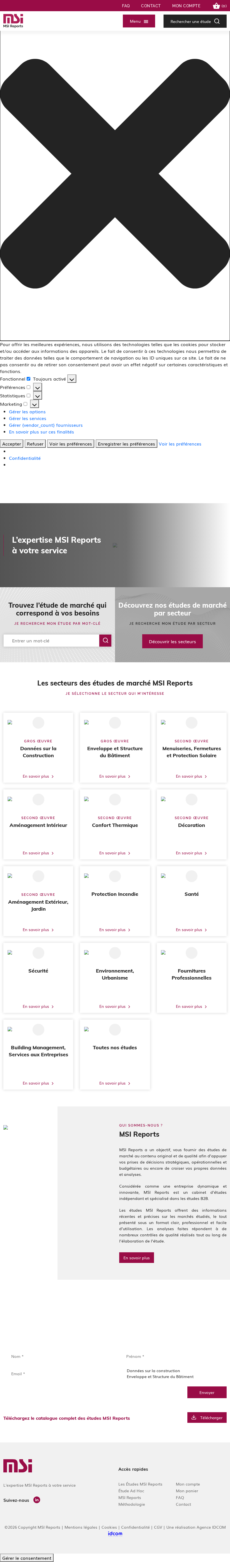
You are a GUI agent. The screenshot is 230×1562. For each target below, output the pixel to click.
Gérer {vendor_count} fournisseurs (46, 424)
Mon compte (186, 6)
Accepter (11, 443)
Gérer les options (27, 411)
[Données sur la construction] (172, 1371)
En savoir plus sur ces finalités (41, 431)
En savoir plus (136, 1257)
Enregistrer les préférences (126, 443)
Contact (151, 6)
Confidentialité (25, 457)
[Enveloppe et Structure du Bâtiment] (172, 1376)
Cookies (109, 1527)
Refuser (35, 443)
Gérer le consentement (26, 1557)
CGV (158, 1527)
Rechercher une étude (191, 21)
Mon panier (187, 1490)
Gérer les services (27, 418)
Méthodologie (131, 1504)
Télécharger (211, 1417)
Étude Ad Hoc (131, 1490)
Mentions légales (81, 1527)
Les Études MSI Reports (140, 1484)
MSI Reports (129, 1497)
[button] (115, 174)
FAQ (126, 6)
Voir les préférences (70, 443)
